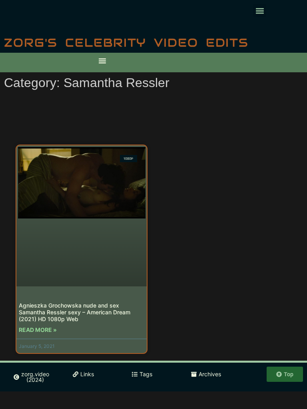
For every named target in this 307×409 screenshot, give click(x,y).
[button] (259, 10)
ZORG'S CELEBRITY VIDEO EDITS (126, 42)
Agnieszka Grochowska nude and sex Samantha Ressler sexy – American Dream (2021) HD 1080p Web (74, 312)
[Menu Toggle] (102, 61)
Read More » (38, 329)
